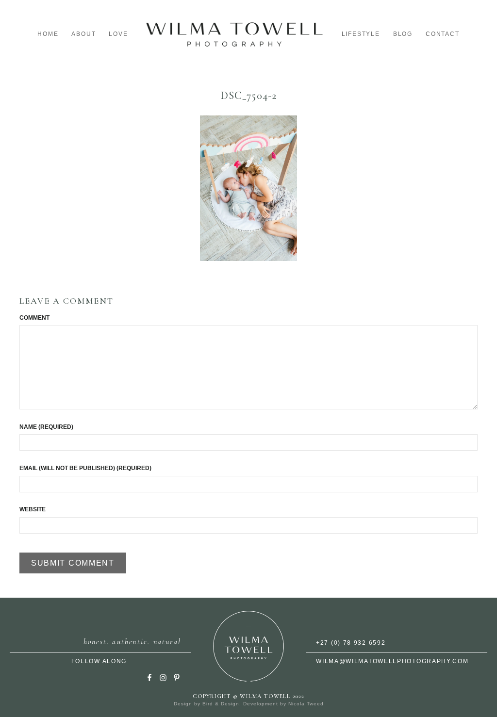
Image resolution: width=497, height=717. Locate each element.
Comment (34, 317)
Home (47, 34)
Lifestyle (361, 34)
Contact (443, 34)
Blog (403, 34)
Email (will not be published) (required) (85, 468)
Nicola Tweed (306, 703)
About (83, 34)
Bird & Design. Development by (245, 703)
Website (32, 509)
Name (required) (46, 427)
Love (118, 34)
